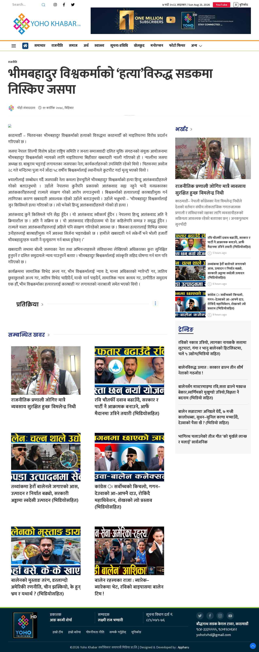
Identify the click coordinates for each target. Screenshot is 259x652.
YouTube (221, 4)
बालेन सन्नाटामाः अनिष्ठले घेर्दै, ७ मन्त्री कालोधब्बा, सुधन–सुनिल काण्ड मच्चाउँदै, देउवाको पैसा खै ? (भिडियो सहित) (208, 417)
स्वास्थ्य (99, 46)
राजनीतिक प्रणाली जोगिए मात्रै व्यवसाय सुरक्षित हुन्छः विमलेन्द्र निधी (43, 403)
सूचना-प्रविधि (119, 46)
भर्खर (182, 129)
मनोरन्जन (157, 46)
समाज (73, 46)
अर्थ (86, 46)
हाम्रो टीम (58, 632)
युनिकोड (243, 4)
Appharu (183, 647)
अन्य (194, 46)
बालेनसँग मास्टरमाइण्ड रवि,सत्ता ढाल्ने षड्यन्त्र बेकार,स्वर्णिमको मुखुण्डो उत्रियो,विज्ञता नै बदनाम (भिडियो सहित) (212, 392)
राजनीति (57, 46)
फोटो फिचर (177, 46)
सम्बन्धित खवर (26, 335)
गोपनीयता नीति (95, 632)
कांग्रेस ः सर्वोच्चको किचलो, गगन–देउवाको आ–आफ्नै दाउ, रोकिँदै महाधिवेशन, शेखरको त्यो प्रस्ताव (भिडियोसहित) (127, 497)
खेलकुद (139, 46)
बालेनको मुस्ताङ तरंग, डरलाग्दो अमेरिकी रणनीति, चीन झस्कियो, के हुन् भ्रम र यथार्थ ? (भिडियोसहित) (46, 587)
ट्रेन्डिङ (185, 329)
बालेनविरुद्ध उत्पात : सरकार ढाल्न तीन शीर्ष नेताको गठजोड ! (210, 370)
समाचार (39, 46)
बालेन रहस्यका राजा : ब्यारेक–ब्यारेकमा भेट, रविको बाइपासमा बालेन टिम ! (129, 587)
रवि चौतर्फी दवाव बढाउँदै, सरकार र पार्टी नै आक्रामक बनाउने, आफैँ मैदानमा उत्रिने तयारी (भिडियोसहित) (127, 407)
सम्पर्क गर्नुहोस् (117, 632)
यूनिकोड (136, 632)
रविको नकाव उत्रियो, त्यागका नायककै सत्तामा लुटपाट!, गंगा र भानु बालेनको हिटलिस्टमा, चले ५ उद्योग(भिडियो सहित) (212, 348)
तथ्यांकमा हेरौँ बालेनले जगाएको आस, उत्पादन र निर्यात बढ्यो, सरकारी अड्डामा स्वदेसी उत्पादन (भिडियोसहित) (45, 493)
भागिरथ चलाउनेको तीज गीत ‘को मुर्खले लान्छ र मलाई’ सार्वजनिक (212, 439)
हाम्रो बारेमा (74, 632)
